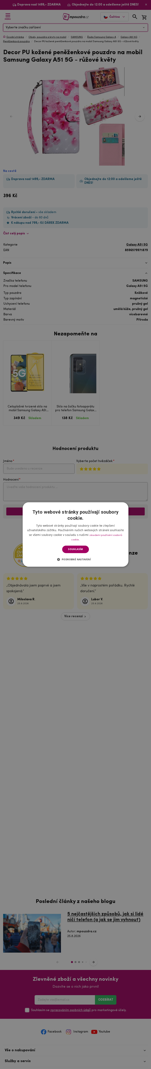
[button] (75, 559)
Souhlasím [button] (75, 549)
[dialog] (75, 534)
